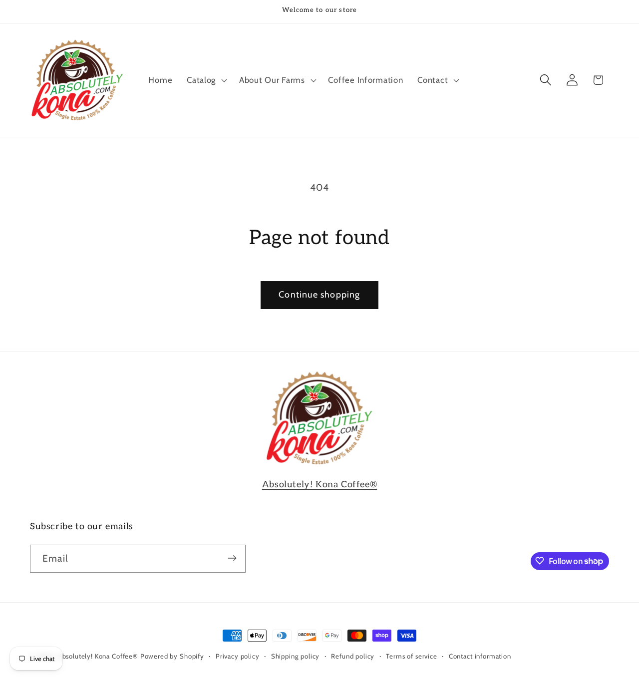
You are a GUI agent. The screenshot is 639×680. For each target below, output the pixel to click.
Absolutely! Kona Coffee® (319, 484)
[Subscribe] (232, 558)
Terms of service (411, 656)
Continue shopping (319, 294)
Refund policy (352, 656)
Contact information (480, 656)
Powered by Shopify (172, 656)
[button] (206, 79)
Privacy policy (238, 656)
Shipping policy (295, 656)
